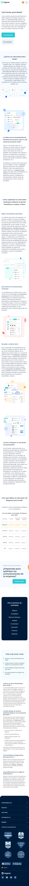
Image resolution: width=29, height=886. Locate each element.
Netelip (5, 542)
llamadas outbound (18, 228)
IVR (3, 238)
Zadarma (5, 536)
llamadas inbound (7, 228)
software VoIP (17, 720)
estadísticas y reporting (20, 354)
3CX (5, 548)
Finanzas (14, 630)
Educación (14, 627)
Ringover (4, 524)
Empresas (14, 634)
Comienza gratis (8, 35)
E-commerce (14, 624)
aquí (11, 767)
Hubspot (14, 764)
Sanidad (14, 620)
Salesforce (19, 764)
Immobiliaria (14, 614)
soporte (5, 750)
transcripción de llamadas (13, 369)
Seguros (14, 610)
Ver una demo (7, 42)
